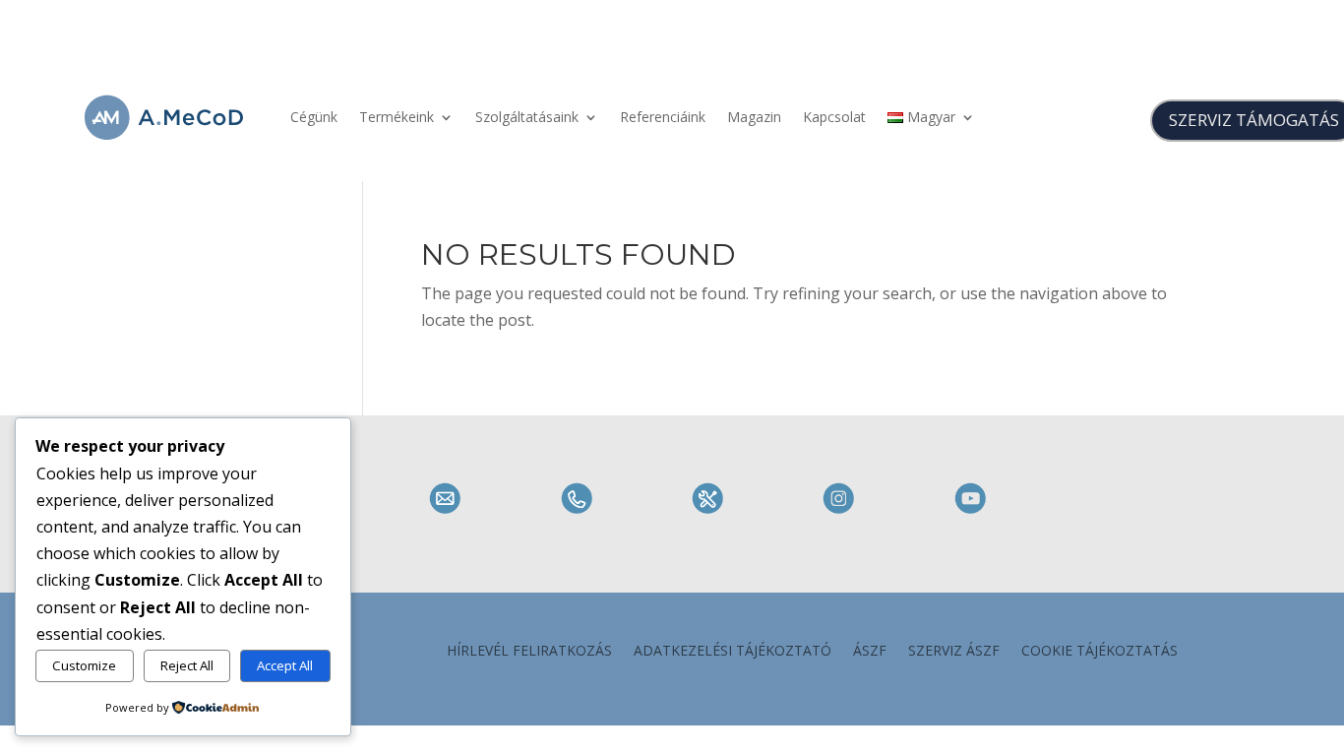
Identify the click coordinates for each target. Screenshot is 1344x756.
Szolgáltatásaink (527, 116)
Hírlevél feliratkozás (529, 652)
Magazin (754, 116)
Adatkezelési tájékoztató (732, 652)
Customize (84, 665)
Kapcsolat (834, 116)
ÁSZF (869, 652)
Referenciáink (662, 116)
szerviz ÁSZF (954, 652)
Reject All (187, 665)
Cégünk (313, 116)
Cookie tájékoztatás (1099, 652)
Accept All (285, 665)
